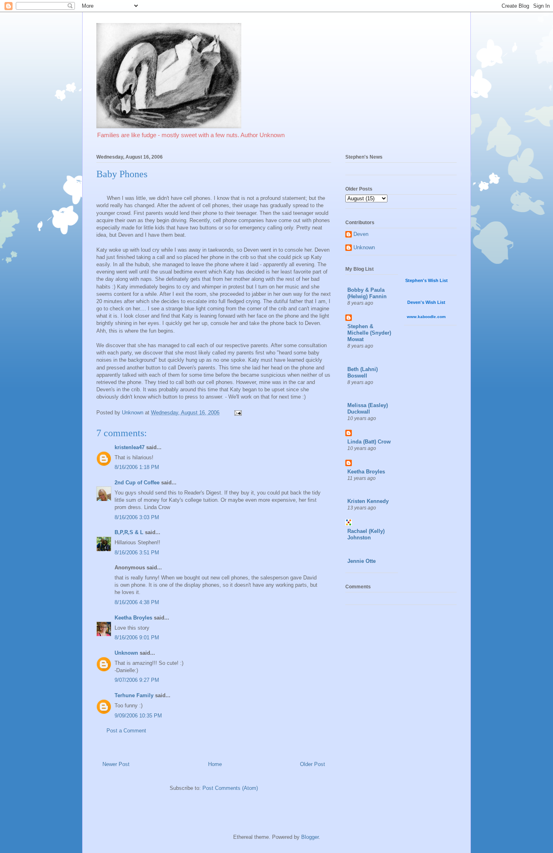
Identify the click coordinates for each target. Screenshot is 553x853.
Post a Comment (126, 731)
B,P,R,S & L (129, 532)
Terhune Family (134, 695)
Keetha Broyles (133, 618)
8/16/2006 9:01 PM (137, 637)
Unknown (126, 653)
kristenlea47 (130, 447)
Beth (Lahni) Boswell (362, 372)
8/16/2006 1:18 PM (137, 467)
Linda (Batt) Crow (369, 442)
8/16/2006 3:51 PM (137, 553)
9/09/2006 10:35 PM (138, 716)
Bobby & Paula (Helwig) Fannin (367, 293)
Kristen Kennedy (368, 501)
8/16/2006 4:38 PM (137, 602)
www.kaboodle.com (426, 316)
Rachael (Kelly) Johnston (366, 534)
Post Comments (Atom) (230, 788)
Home (215, 764)
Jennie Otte (361, 561)
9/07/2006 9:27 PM (137, 680)
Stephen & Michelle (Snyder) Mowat (369, 332)
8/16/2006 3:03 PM (137, 517)
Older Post (312, 764)
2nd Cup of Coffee (137, 483)
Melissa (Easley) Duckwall (367, 408)
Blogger (310, 837)
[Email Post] (237, 413)
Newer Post (116, 764)
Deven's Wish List (426, 302)
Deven (360, 234)
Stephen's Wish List (426, 280)
